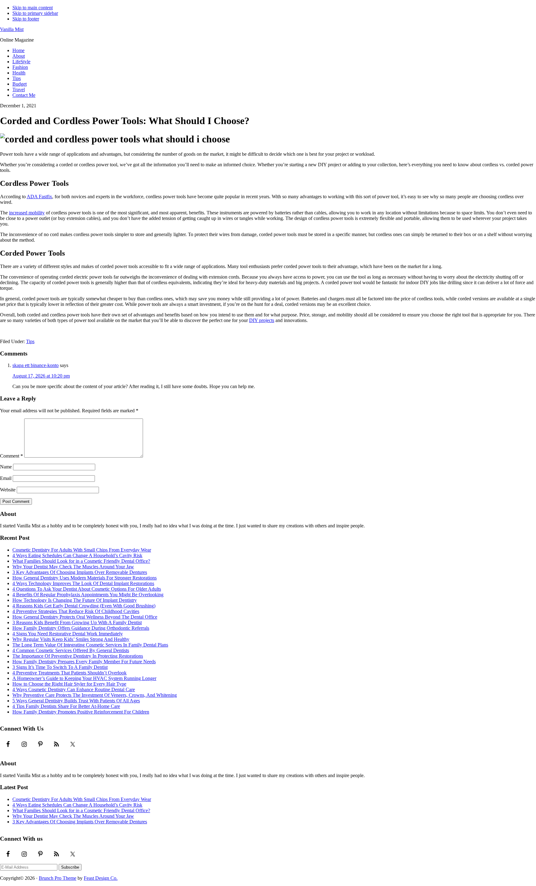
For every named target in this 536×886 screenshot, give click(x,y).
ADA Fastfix (39, 196)
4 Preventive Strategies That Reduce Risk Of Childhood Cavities (75, 611)
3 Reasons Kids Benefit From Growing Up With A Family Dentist (77, 622)
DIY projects (261, 320)
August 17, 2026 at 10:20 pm (41, 375)
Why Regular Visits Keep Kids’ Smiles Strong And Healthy (70, 639)
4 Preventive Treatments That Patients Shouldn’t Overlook (69, 672)
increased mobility (27, 212)
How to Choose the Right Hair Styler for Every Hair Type (69, 684)
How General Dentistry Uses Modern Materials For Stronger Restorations (84, 577)
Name (6, 466)
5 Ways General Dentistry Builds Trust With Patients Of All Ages (76, 700)
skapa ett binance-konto (35, 365)
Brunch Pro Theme (57, 878)
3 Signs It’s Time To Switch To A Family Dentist (60, 667)
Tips (30, 341)
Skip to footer (25, 18)
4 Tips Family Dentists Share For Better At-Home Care (66, 706)
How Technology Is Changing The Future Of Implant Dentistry (74, 600)
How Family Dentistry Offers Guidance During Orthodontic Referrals (80, 628)
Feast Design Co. (101, 878)
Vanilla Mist (12, 29)
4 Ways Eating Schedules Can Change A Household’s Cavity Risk (77, 555)
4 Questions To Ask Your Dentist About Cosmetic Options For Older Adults (86, 589)
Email (5, 478)
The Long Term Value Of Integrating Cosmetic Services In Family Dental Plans (90, 644)
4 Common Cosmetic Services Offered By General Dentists (70, 650)
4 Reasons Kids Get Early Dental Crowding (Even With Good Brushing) (83, 605)
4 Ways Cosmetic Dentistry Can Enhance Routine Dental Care (73, 689)
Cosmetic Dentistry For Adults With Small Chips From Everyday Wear (81, 550)
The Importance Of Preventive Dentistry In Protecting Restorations (77, 656)
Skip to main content (32, 7)
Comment (11, 456)
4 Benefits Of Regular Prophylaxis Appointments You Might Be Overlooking (87, 594)
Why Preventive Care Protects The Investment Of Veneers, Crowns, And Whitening (94, 695)
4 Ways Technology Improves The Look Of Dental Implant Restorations (83, 583)
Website (8, 489)
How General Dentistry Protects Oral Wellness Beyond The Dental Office (84, 617)
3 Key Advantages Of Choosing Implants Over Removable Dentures (79, 572)
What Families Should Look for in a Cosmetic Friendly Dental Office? (81, 561)
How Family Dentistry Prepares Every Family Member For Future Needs (84, 661)
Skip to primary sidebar (35, 13)
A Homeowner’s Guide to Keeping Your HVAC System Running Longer (84, 678)
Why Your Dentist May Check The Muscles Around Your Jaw (73, 566)
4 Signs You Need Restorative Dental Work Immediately (67, 633)
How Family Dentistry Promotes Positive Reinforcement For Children (80, 711)
